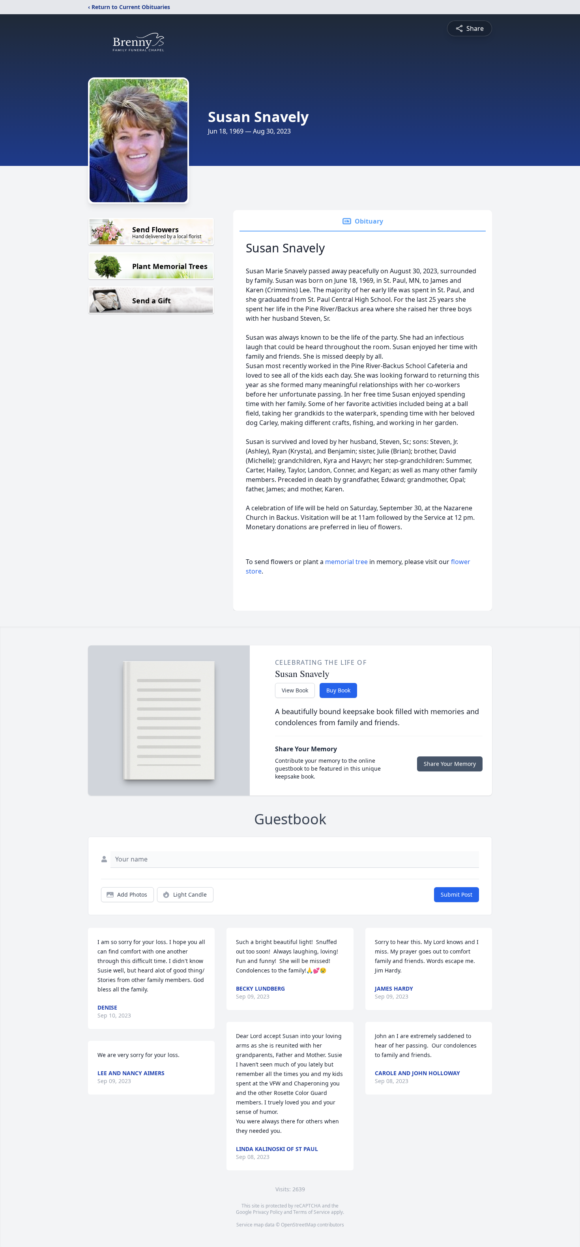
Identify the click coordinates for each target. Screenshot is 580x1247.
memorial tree (346, 561)
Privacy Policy (268, 1212)
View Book (295, 690)
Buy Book (338, 690)
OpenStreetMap (298, 1224)
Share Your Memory (450, 763)
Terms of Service (311, 1212)
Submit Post (456, 894)
